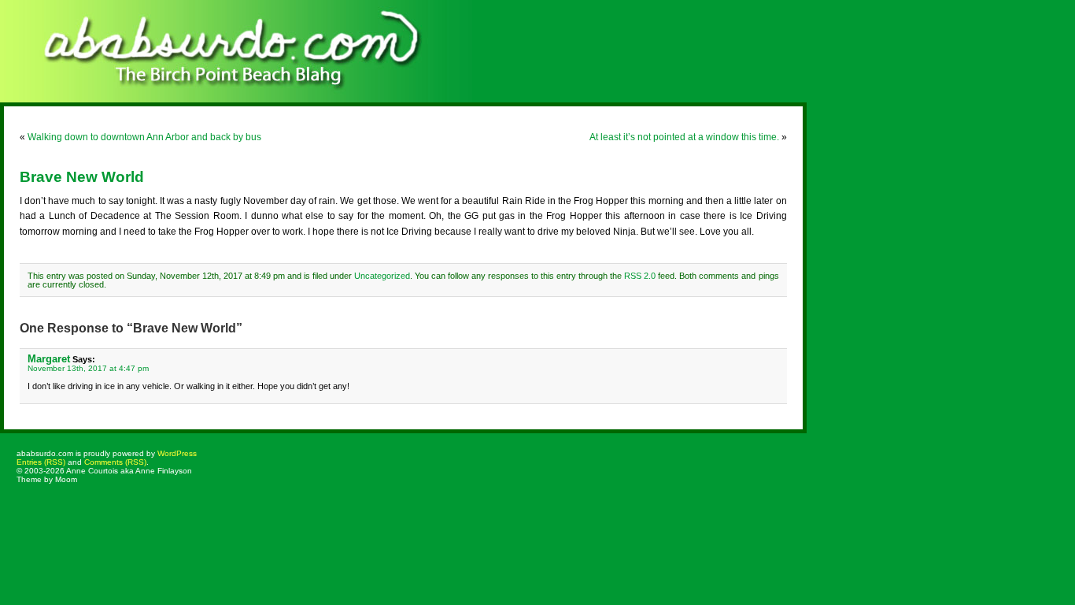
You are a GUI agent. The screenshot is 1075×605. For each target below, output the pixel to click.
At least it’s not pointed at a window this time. (684, 137)
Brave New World (82, 177)
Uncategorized (382, 275)
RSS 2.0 (640, 275)
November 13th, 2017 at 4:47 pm (88, 368)
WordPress (177, 453)
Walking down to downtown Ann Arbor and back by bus (144, 137)
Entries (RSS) (41, 462)
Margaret (49, 359)
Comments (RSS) (115, 462)
